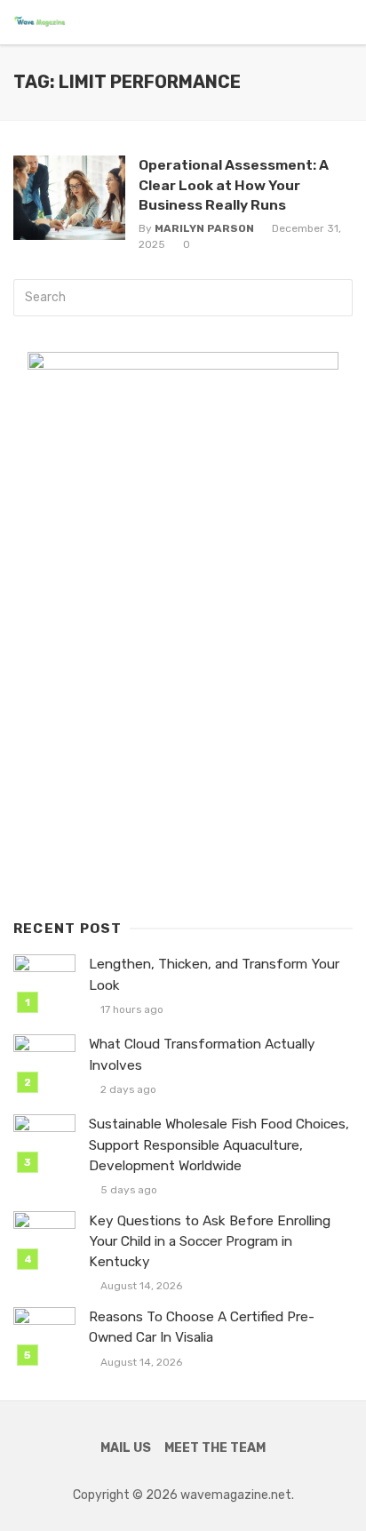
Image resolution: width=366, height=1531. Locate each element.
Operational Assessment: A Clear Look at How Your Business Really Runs (234, 184)
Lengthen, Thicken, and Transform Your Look (214, 974)
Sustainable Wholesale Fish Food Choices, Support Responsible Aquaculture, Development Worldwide (219, 1144)
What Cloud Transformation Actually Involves (202, 1054)
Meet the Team (215, 1447)
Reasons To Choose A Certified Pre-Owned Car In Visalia (201, 1327)
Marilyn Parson (204, 228)
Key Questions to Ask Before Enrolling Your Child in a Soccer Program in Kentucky (209, 1241)
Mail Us (125, 1447)
